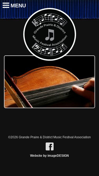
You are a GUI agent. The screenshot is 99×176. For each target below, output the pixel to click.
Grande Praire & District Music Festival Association (49, 34)
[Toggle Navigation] (3, 2)
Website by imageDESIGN (49, 156)
